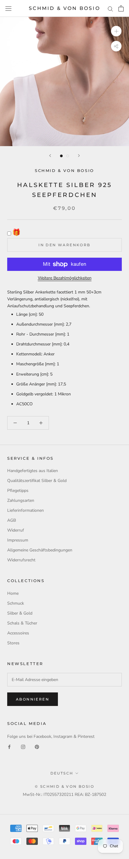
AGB (11, 520)
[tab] (64, 359)
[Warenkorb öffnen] (121, 8)
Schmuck (15, 603)
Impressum (17, 540)
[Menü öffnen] (8, 8)
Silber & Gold (19, 613)
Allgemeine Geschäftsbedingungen (39, 550)
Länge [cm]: (27, 314)
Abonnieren (32, 699)
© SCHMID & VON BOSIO (64, 786)
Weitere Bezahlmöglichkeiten (65, 278)
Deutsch (62, 773)
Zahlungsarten (20, 500)
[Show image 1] (61, 156)
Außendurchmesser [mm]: (40, 324)
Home (13, 593)
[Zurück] (50, 155)
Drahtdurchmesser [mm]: (39, 344)
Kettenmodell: (29, 354)
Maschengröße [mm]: (36, 364)
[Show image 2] (67, 156)
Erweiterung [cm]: (32, 374)
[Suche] (110, 8)
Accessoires (18, 633)
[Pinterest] (37, 746)
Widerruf (15, 530)
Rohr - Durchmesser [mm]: (41, 334)
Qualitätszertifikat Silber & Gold (37, 480)
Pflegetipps (17, 490)
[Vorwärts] (79, 155)
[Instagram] (23, 746)
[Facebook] (9, 746)
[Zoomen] (116, 31)
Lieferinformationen (25, 510)
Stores (13, 643)
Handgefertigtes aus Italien (32, 471)
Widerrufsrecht (21, 560)
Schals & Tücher (22, 623)
